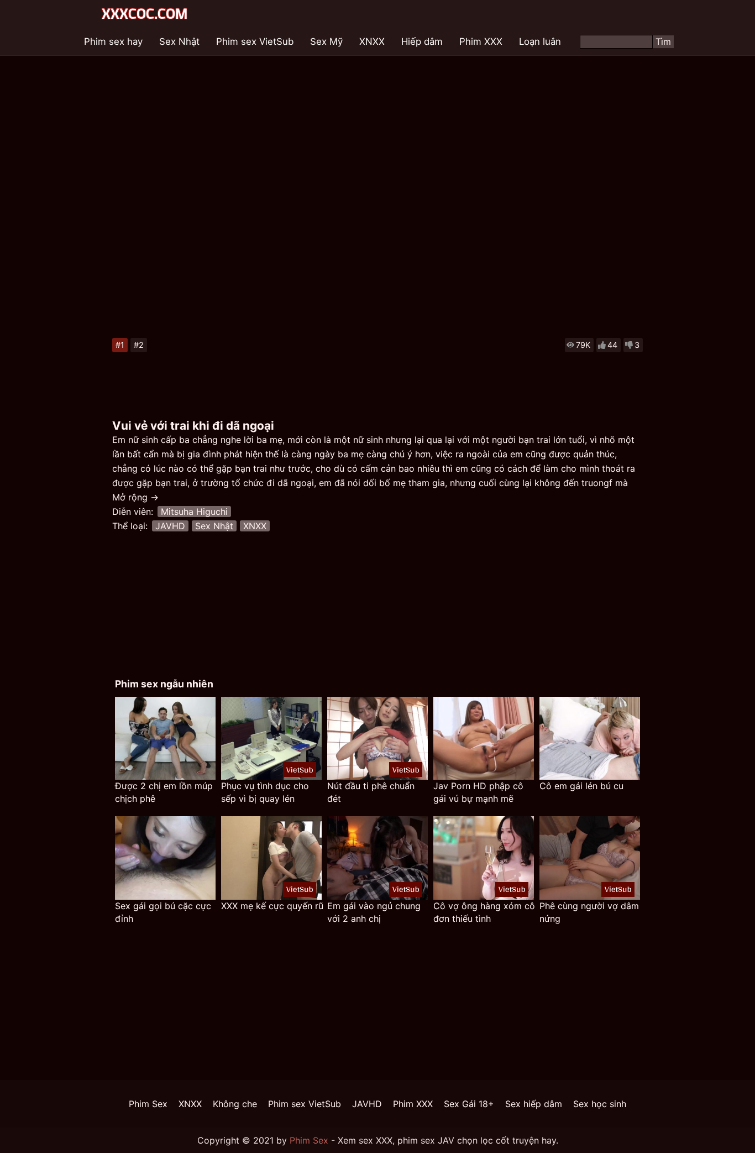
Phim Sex (148, 1103)
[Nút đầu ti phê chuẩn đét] (377, 738)
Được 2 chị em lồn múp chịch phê (164, 792)
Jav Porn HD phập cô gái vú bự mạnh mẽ (478, 792)
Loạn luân (540, 41)
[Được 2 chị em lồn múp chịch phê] (165, 738)
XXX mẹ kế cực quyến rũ (272, 905)
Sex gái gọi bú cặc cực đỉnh (163, 912)
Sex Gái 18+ (469, 1103)
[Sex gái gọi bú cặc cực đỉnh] (165, 858)
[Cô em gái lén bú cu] (590, 738)
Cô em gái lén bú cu (581, 785)
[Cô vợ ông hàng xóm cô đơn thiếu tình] (484, 858)
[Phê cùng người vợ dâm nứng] (590, 858)
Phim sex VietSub (254, 41)
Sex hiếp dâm (533, 1103)
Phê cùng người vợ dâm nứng (589, 912)
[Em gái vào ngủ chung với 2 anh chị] (377, 858)
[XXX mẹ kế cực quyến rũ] (271, 858)
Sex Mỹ (326, 41)
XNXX (372, 41)
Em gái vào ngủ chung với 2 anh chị (374, 912)
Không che (235, 1103)
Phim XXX (480, 41)
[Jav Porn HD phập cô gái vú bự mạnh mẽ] (484, 738)
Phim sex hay (113, 41)
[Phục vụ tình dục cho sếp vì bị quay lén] (271, 738)
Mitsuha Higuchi (194, 511)
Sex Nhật (179, 41)
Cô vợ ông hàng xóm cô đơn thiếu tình (484, 912)
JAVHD (170, 525)
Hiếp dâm (422, 41)
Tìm (663, 41)
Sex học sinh (599, 1103)
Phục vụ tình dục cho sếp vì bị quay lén (265, 792)
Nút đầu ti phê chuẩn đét (371, 792)
